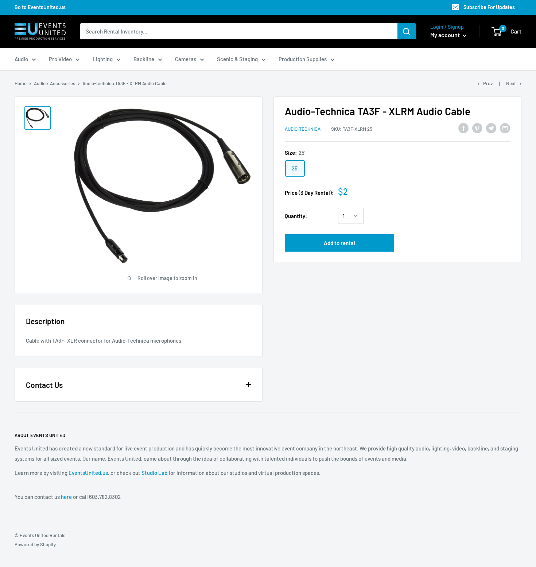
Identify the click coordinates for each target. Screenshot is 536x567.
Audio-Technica (303, 129)
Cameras (185, 59)
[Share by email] (505, 127)
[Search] (406, 31)
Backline (143, 59)
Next (511, 83)
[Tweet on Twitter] (491, 127)
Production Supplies (303, 59)
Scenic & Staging (237, 59)
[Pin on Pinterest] (477, 127)
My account (445, 34)
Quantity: (296, 216)
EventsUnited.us (88, 472)
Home (21, 83)
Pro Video (60, 59)
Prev (488, 83)
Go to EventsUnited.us (40, 7)
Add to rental (339, 243)
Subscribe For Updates (489, 7)
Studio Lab (154, 472)
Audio (21, 59)
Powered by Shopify (35, 544)
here (66, 496)
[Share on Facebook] (463, 127)
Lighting (103, 59)
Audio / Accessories (54, 83)
